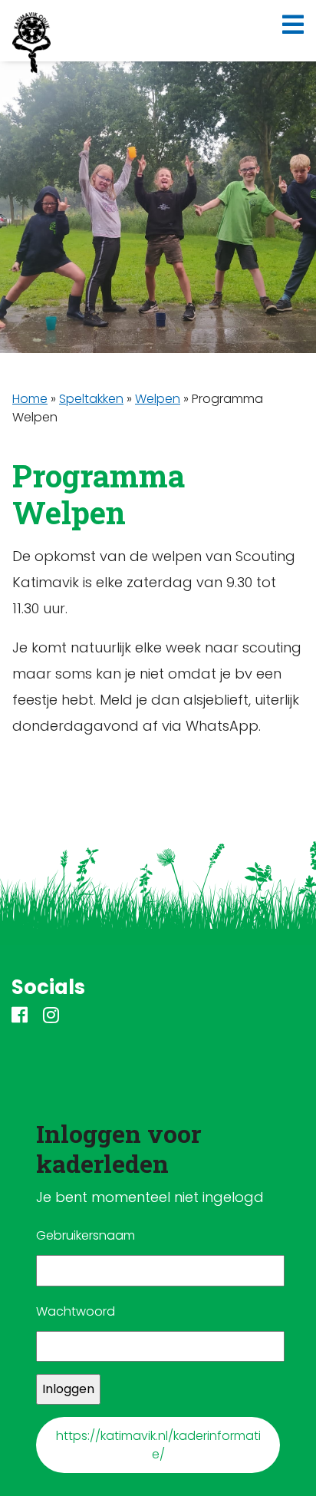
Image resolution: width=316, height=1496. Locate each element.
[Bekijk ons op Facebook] (20, 1016)
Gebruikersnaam (85, 1235)
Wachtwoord (75, 1311)
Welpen (157, 399)
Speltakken (91, 399)
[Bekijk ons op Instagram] (51, 1016)
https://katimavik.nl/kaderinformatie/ (158, 1445)
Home (30, 399)
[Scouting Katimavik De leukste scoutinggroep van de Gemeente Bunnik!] (31, 43)
